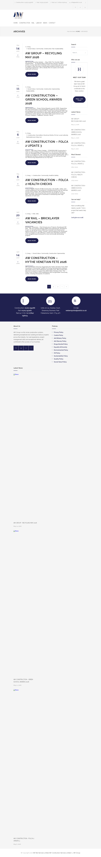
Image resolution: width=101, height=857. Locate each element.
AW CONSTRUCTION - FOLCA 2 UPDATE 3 (24, 840)
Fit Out (56, 135)
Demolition (39, 135)
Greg (28, 46)
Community (39, 48)
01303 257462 (26, 310)
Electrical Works (48, 135)
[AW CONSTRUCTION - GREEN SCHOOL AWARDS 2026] (18, 604)
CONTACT (52, 23)
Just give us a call (77, 217)
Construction (48, 48)
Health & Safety (53, 175)
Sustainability (59, 48)
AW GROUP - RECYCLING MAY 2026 (25, 523)
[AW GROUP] (18, 15)
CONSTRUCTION (24, 23)
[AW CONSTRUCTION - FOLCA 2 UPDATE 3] (18, 763)
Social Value (32, 48)
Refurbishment (31, 137)
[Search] (85, 2)
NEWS (45, 23)
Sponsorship (56, 89)
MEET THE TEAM (79, 99)
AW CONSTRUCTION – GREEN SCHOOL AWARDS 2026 (43, 99)
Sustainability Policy (61, 356)
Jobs (37, 213)
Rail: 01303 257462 (42, 2)
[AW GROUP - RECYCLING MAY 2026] (18, 448)
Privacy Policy (58, 332)
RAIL (33, 23)
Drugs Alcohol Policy (61, 344)
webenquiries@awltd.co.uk (76, 310)
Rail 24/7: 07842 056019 (59, 2)
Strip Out (39, 137)
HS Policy (57, 353)
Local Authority (63, 135)
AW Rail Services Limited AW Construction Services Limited (52, 853)
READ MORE (32, 74)
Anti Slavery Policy (60, 341)
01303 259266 (30, 308)
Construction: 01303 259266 (24, 2)
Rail (53, 48)
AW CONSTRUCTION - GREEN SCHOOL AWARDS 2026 (23, 681)
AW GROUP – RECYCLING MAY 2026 (78, 120)
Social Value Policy (60, 362)
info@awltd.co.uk (76, 2)
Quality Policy (58, 359)
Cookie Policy (58, 335)
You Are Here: (71, 31)
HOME (16, 23)
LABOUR (39, 23)
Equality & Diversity (60, 347)
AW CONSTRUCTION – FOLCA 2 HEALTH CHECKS (78, 175)
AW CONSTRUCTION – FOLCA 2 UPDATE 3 (78, 144)
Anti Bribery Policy (60, 338)
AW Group (76, 853)
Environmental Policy (61, 350)
